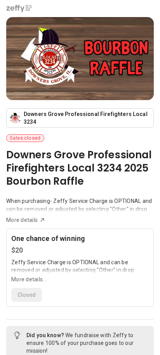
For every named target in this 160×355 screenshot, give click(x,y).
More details (22, 220)
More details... (29, 279)
